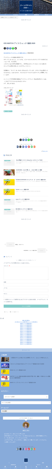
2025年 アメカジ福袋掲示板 (25, 325)
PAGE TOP (26, 350)
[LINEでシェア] (13, 48)
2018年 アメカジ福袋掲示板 (25, 336)
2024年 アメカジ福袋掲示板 (25, 326)
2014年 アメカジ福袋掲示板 (25, 342)
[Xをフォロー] (20, 147)
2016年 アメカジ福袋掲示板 (25, 339)
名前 (5, 282)
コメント (7, 265)
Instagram (26, 462)
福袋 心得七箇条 (25, 320)
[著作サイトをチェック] (17, 147)
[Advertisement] (26, 30)
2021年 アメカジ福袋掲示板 (25, 331)
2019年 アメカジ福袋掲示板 (25, 334)
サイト (5, 293)
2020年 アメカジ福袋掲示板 (25, 332)
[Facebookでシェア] (7, 48)
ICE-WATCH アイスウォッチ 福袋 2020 (14, 53)
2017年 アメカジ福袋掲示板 (25, 337)
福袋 (43, 462)
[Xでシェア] (5, 48)
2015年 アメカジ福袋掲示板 (25, 340)
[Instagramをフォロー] (26, 147)
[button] (15, 48)
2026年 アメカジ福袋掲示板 (25, 323)
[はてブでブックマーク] (10, 48)
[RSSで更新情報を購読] (34, 147)
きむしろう (26, 430)
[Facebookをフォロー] (23, 147)
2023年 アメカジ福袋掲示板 (25, 328)
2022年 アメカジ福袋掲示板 (25, 329)
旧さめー (39, 464)
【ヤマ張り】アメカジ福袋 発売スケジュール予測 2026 (25, 321)
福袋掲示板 (13, 464)
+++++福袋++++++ (8, 111)
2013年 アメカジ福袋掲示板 (25, 343)
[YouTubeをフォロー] (29, 147)
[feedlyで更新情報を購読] (31, 147)
